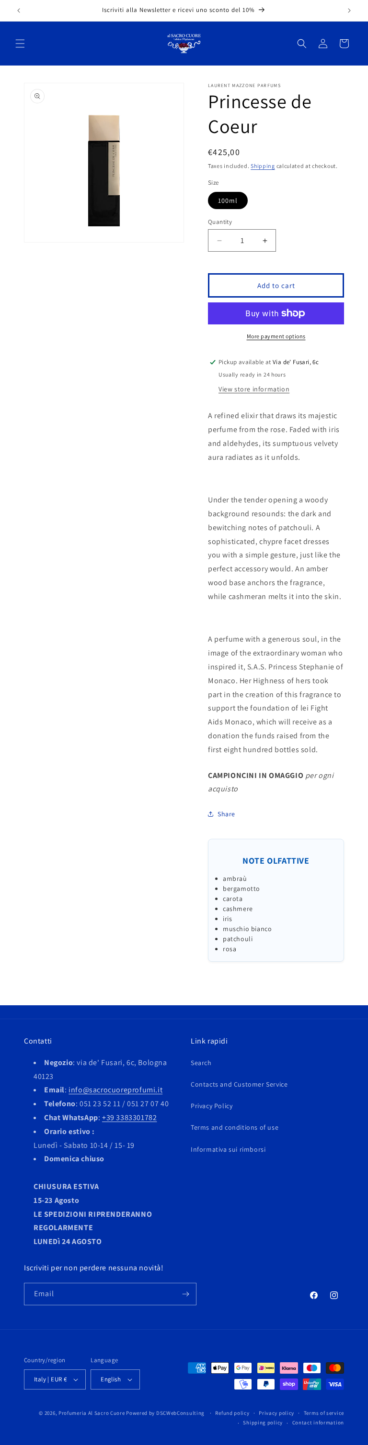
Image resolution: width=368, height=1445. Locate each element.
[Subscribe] (185, 1294)
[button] (20, 43)
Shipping (263, 165)
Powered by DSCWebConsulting (165, 1413)
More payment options (276, 336)
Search (201, 1062)
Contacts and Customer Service (239, 1084)
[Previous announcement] (18, 10)
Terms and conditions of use (234, 1127)
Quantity (220, 222)
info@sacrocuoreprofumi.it (115, 1090)
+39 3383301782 (129, 1117)
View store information (253, 389)
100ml (228, 200)
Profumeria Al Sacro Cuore (91, 1413)
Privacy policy (276, 1413)
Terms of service (324, 1413)
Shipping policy (263, 1422)
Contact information (318, 1422)
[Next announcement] (349, 10)
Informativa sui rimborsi (228, 1149)
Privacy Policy (211, 1105)
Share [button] (226, 814)
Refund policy (232, 1413)
